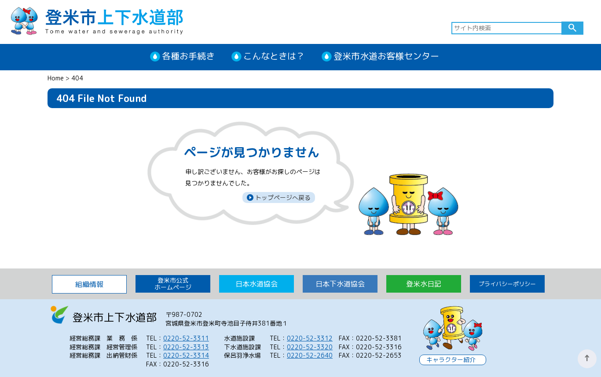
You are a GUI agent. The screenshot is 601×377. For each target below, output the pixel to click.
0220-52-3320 (310, 347)
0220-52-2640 (310, 355)
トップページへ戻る (282, 197)
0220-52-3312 (310, 338)
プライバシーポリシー (507, 284)
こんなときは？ (274, 56)
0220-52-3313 (186, 347)
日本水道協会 (256, 284)
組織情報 (89, 284)
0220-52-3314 (186, 355)
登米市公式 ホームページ (172, 283)
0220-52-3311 (186, 338)
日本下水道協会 (340, 284)
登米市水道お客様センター (386, 56)
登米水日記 (423, 284)
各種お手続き (188, 56)
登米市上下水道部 (97, 20)
